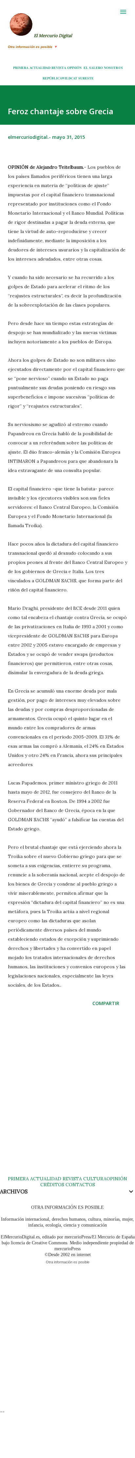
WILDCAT (69, 78)
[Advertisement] (67, 1097)
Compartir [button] (105, 1003)
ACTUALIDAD (39, 67)
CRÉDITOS (52, 1185)
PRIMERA (21, 67)
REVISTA (58, 67)
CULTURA (94, 1179)
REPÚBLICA (52, 78)
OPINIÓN (74, 67)
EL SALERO (93, 67)
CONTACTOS (79, 1185)
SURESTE (86, 78)
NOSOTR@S (113, 67)
